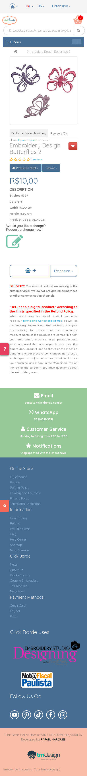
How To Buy (18, 518)
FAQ (13, 534)
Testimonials (18, 586)
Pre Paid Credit (20, 529)
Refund (15, 523)
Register (15, 482)
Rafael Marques (53, 739)
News (13, 564)
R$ (40, 6)
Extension (60, 6)
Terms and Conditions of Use (42, 320)
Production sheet (26, 168)
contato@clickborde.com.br (43, 402)
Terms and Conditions (25, 504)
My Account (18, 477)
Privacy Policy (19, 498)
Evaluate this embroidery (28, 133)
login (21, 140)
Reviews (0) (58, 133)
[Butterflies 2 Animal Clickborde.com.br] (43, 90)
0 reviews (36, 159)
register (32, 140)
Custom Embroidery (24, 581)
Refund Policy (19, 488)
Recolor (50, 168)
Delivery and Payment (25, 493)
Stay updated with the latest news (43, 453)
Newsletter (17, 591)
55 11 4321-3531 (43, 419)
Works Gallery (20, 575)
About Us (16, 570)
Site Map (16, 545)
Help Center (18, 539)
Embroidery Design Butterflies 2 (48, 52)
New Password (20, 550)
